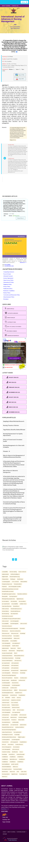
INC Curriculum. (20, 709)
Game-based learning (6, 606)
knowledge (4, 754)
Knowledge (22, 633)
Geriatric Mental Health (7, 653)
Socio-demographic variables (15, 586)
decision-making (13, 571)
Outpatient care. (18, 692)
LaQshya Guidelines (19, 727)
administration (23, 724)
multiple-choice (23, 603)
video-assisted (5, 621)
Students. (16, 677)
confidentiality (15, 722)
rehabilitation (5, 756)
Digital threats (14, 774)
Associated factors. (6, 722)
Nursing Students (17, 732)
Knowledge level (23, 774)
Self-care (4, 744)
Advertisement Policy (8, 297)
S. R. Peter (10, 56)
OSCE (14, 709)
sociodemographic (6, 581)
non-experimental (16, 712)
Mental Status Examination (7, 658)
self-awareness (18, 660)
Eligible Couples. (21, 737)
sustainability (5, 571)
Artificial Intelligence (15, 574)
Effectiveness (5, 630)
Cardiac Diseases (19, 744)
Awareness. (4, 776)
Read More (20, 218)
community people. (20, 754)
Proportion (4, 586)
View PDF (21, 78)
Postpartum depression (7, 584)
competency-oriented (15, 700)
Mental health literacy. (15, 611)
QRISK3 (15, 690)
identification (20, 579)
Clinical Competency (6, 709)
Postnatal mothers (18, 584)
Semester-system (6, 704)
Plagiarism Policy (7, 284)
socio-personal (5, 717)
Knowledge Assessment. (7, 734)
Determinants (12, 650)
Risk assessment (22, 690)
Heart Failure (11, 744)
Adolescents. (16, 638)
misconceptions (5, 601)
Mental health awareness (16, 608)
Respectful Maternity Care (7, 727)
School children (5, 611)
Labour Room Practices (7, 732)
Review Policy (6, 292)
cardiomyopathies (6, 739)
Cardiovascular (23, 677)
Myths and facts (5, 608)
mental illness (12, 754)
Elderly (19, 648)
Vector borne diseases (7, 626)
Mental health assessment (7, 591)
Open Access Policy (8, 280)
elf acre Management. (6, 746)
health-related (15, 645)
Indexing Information (13, 335)
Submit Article (10, 308)
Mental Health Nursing (14, 576)
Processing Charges (11, 331)
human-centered (22, 571)
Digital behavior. (20, 598)
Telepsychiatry (5, 579)
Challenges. (12, 579)
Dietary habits (21, 719)
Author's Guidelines (12, 313)
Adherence (15, 766)
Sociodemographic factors (7, 692)
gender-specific (14, 764)
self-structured (22, 714)
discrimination (14, 601)
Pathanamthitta (24, 581)
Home (4, 831)
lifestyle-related (5, 680)
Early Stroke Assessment (7, 616)
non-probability (14, 603)
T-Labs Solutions (12, 840)
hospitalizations (23, 741)
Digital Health (5, 576)
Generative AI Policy (8, 282)
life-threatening (5, 613)
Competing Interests (8, 272)
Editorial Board (21, 831)
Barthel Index (5, 771)
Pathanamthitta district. (19, 655)
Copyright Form (11, 322)
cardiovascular (22, 680)
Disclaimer (6, 299)
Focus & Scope (7, 274)
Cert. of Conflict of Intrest (14, 326)
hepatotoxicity (5, 695)
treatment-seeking (6, 751)
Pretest (13, 697)
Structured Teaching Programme (9, 675)
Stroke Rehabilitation (6, 766)
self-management (14, 741)
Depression (13, 648)
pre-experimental (6, 603)
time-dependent (14, 613)
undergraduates (5, 714)
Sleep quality (4, 596)
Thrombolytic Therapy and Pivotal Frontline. (11, 618)
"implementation (15, 704)
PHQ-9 (15, 653)
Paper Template (11, 317)
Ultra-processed (5, 633)
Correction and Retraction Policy (11, 295)
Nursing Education (6, 707)
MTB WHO (7, 697)
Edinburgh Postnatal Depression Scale (10, 589)
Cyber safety (23, 771)
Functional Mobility (18, 769)
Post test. (19, 697)
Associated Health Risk (7, 638)
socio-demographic (14, 621)
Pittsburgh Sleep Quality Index (8, 598)
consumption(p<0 (16, 643)
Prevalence (4, 650)
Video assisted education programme (10, 628)
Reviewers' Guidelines (9, 290)
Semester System (15, 707)
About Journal (6, 5)
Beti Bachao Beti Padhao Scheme (9, 737)
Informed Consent (8, 276)
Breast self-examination (7, 677)
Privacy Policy (6, 286)
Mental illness (16, 606)
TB (2, 697)
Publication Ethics (7, 288)
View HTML (21, 74)
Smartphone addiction (22, 593)
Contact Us (15, 5)
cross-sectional (15, 581)
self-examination (15, 663)
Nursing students (13, 596)
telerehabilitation (6, 764)
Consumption (16, 635)
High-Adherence (13, 759)
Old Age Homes (20, 650)
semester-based (5, 700)
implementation (5, 574)
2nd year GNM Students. (7, 660)
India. (18, 771)
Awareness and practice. (15, 630)
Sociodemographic (14, 623)
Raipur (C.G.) (13, 140)
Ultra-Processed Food (7, 635)
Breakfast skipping (23, 717)
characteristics (15, 682)
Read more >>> (23, 262)
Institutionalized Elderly (7, 655)
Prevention (22, 628)
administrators (13, 717)
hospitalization (22, 695)
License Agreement (8, 278)
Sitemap (5, 834)
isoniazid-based (13, 695)
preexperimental (14, 670)
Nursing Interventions (7, 769)
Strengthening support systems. (9, 593)
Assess (21, 751)
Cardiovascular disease (7, 690)
